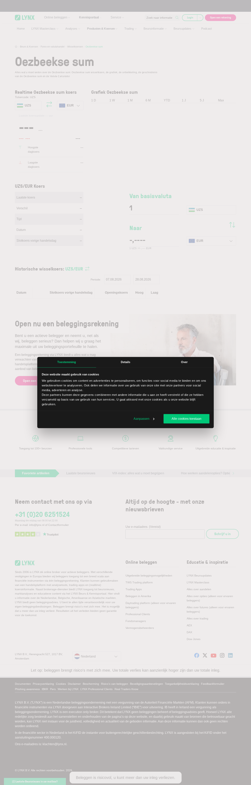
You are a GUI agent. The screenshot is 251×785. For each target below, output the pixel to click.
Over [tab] (184, 362)
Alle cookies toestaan (186, 418)
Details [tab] (125, 362)
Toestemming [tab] (66, 362)
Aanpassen (141, 418)
